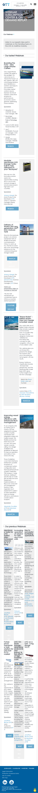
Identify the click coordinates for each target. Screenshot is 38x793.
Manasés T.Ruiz (24, 393)
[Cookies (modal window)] (35, 790)
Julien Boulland (25, 394)
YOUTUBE (11, 305)
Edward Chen (8, 279)
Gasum (27, 597)
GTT (13, 199)
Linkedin (5, 782)
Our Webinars (8, 34)
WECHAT (11, 309)
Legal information (7, 771)
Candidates (16, 768)
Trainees (31, 768)
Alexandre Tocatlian (10, 506)
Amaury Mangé (9, 195)
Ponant (10, 618)
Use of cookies (6, 775)
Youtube (11, 782)
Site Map (5, 777)
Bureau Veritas (24, 396)
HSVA (31, 393)
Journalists (7, 768)
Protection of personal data (10, 773)
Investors (24, 768)
